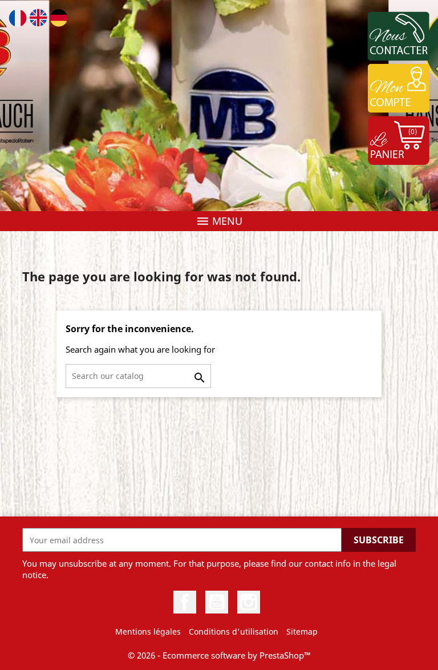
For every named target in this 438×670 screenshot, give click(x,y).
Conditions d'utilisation (233, 631)
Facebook (184, 602)
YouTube (216, 602)
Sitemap (302, 631)
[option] (219, 105)
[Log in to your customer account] (398, 88)
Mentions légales (148, 631)
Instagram (248, 602)
